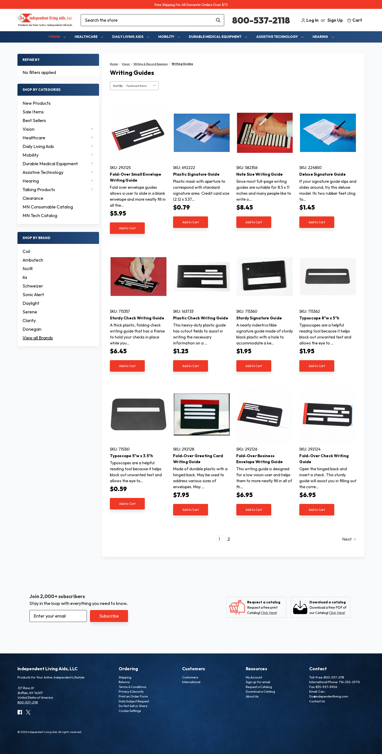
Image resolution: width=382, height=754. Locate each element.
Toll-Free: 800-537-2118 (326, 677)
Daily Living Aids (128, 37)
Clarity (29, 320)
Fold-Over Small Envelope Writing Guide (135, 177)
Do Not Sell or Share (133, 706)
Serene (30, 312)
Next (347, 539)
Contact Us (317, 701)
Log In (312, 20)
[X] (28, 712)
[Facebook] (19, 712)
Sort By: (118, 85)
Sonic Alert (33, 294)
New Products (37, 103)
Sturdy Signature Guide (259, 318)
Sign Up (335, 20)
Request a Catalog (259, 687)
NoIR (28, 268)
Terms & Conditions (132, 687)
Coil (26, 251)
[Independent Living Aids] (45, 20)
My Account (254, 677)
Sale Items (33, 112)
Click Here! (269, 612)
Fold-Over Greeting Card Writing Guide (198, 458)
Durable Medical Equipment (215, 37)
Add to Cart (127, 228)
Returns (124, 682)
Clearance (33, 198)
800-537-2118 (261, 20)
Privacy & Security (131, 692)
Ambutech (33, 260)
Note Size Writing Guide (259, 174)
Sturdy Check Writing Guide (137, 318)
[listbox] (142, 86)
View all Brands (38, 337)
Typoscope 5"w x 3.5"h (131, 455)
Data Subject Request (134, 701)
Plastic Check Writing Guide (200, 318)
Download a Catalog (260, 692)
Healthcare (86, 37)
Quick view (138, 133)
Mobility (166, 37)
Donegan (32, 329)
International (191, 682)
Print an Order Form (133, 696)
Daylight (31, 303)
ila (25, 277)
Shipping (125, 677)
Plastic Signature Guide (196, 174)
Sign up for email (258, 682)
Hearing (321, 37)
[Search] (218, 20)
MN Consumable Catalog (48, 207)
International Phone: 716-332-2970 (334, 682)
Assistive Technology (277, 37)
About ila (252, 696)
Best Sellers (34, 120)
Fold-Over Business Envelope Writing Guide (259, 458)
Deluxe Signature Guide (322, 174)
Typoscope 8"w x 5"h (319, 318)
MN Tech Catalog (40, 215)
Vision (54, 37)
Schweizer (33, 286)
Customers (190, 677)
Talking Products (39, 189)
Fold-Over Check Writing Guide (324, 458)
